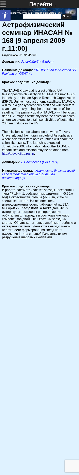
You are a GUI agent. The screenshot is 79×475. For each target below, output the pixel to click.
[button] (5, 15)
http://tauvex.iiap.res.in (18, 153)
